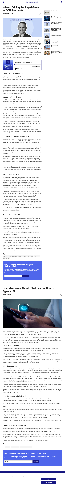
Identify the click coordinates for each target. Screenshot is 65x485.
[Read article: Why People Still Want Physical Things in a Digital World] (47, 53)
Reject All (48, 479)
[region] (32, 479)
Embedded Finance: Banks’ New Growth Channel (56, 23)
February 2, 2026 (6, 15)
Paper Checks (30, 256)
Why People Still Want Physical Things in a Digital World (56, 52)
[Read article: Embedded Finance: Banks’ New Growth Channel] (47, 24)
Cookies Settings (48, 475)
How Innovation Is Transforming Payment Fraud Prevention (55, 47)
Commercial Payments (16, 256)
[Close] (63, 478)
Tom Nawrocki (7, 294)
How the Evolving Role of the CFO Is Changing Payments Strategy (56, 41)
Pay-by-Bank (36, 256)
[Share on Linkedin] (40, 14)
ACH (6, 256)
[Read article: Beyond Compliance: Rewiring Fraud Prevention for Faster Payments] (47, 18)
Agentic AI (8, 446)
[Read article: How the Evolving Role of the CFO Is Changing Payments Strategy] (47, 41)
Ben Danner (22, 54)
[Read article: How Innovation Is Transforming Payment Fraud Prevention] (47, 47)
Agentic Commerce (15, 446)
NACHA (24, 256)
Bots (21, 446)
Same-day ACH (6, 258)
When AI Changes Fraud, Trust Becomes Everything (56, 34)
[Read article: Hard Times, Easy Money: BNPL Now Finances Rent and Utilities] (47, 12)
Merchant (25, 446)
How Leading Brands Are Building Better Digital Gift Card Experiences (56, 29)
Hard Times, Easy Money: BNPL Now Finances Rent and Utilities (56, 12)
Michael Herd (23, 52)
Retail (30, 446)
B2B (10, 256)
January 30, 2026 (6, 295)
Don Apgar (42, 337)
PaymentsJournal (8, 13)
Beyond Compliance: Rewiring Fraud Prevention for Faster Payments (56, 18)
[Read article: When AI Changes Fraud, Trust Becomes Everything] (47, 35)
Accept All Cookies (48, 482)
